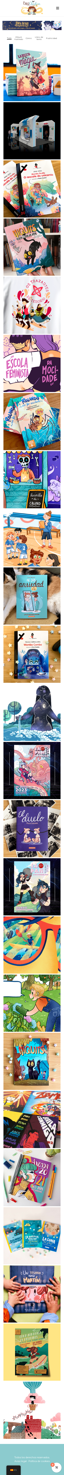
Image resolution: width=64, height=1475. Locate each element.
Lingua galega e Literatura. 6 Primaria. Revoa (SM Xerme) (32, 529)
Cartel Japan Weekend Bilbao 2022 (32, 878)
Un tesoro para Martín (32, 1286)
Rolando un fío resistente (32, 413)
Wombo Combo (32, 646)
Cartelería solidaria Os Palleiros (32, 1343)
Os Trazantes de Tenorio (32, 297)
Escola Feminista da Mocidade (32, 355)
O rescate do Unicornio (32, 181)
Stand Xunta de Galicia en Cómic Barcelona (32, 122)
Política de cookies (39, 1461)
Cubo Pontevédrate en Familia (32, 1402)
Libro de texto (39, 38)
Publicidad (51, 38)
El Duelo (32, 820)
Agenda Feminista (32, 1169)
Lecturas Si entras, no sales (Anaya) (32, 470)
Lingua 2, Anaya (32, 995)
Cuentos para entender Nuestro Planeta (32, 1227)
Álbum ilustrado (18, 38)
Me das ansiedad (32, 588)
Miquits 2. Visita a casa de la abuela (32, 238)
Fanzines (32, 1111)
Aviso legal (20, 1461)
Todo (9, 38)
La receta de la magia (32, 64)
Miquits (32, 1053)
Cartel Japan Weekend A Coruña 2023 (32, 761)
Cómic (29, 38)
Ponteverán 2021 (32, 937)
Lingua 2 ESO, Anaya (32, 704)
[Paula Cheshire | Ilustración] (32, 7)
